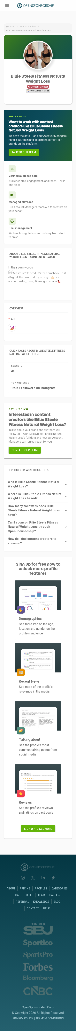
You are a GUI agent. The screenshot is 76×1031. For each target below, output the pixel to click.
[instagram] (12, 328)
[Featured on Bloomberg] (38, 978)
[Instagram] (22, 877)
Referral (22, 901)
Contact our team (25, 450)
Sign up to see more (38, 828)
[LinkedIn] (43, 877)
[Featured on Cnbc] (38, 990)
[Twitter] (32, 877)
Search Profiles (28, 26)
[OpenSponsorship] (36, 5)
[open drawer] (7, 5)
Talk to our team (24, 152)
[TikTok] (53, 877)
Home (11, 26)
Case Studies (24, 895)
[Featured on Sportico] (38, 943)
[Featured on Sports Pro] (38, 955)
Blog (57, 901)
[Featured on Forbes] (38, 967)
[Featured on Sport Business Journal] (38, 930)
